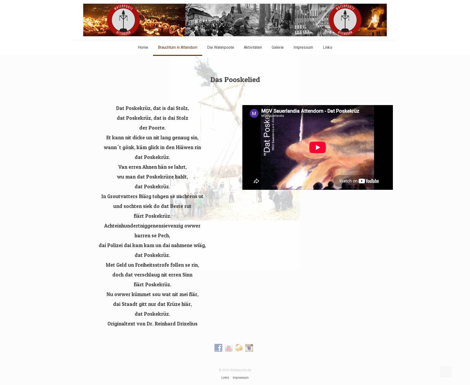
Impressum (241, 377)
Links (225, 377)
